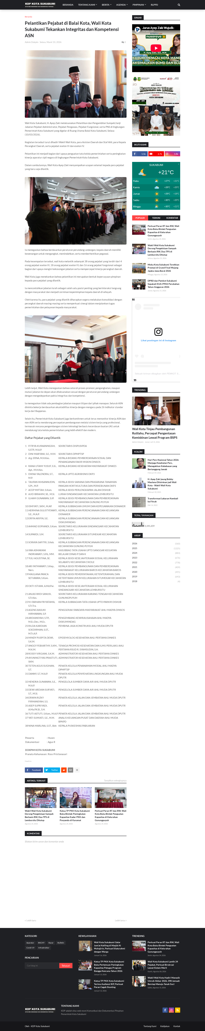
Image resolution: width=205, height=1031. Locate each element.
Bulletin (60, 943)
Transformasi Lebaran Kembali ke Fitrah (163, 500)
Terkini (156, 218)
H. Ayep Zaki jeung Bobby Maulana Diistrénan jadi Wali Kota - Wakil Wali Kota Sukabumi (162, 484)
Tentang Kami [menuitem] (86, 4)
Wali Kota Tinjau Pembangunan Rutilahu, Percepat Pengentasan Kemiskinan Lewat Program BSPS (154, 433)
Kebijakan (164, 1026)
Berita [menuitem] (105, 4)
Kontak (176, 1026)
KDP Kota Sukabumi (40, 1026)
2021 (156, 567)
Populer (140, 218)
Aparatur (30, 943)
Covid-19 (30, 947)
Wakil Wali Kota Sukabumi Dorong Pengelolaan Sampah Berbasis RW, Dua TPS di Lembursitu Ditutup (39, 815)
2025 (156, 548)
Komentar (172, 218)
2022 (156, 562)
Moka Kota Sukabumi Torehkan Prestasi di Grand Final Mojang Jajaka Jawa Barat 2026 (163, 267)
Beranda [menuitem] (68, 4)
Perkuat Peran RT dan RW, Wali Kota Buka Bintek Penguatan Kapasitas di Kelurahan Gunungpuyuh (110, 815)
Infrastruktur (43, 947)
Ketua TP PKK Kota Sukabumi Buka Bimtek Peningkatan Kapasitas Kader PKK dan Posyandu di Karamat (75, 815)
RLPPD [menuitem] (154, 4)
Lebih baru (31, 920)
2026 (156, 543)
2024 (156, 553)
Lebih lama (120, 920)
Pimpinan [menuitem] (138, 4)
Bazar (51, 943)
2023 (156, 557)
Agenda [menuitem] (121, 4)
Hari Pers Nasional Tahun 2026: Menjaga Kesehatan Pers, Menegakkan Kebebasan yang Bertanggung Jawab (163, 464)
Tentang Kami (150, 1026)
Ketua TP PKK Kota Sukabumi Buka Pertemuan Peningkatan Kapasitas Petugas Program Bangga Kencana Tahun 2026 (109, 966)
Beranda (28, 16)
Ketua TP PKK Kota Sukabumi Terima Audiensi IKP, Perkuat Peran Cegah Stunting (109, 983)
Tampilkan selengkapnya (115, 780)
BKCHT (41, 943)
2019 (156, 576)
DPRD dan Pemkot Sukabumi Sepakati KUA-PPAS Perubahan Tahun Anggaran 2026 (163, 283)
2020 (156, 572)
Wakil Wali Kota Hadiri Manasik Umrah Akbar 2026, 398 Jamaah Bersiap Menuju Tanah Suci (164, 980)
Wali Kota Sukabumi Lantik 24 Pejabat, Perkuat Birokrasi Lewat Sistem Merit (163, 964)
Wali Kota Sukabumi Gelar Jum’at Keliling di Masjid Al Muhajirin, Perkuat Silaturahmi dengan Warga (109, 947)
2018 (156, 581)
